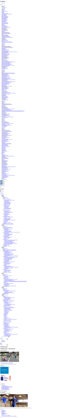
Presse (3, 321)
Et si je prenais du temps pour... (5, 155)
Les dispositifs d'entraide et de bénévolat (6, 78)
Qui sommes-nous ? (5, 301)
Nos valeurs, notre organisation (7, 303)
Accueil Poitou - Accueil (4, 7)
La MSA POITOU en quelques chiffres (6, 137)
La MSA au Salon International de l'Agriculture (7, 135)
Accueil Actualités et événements (5, 134)
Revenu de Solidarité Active (5, 30)
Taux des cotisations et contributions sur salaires (9, 257)
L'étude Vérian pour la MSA (7, 298)
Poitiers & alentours (4, 154)
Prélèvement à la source (4, 77)
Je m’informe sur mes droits (4, 11)
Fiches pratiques (3, 38)
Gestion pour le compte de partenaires (6, 146)
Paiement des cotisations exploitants (8, 234)
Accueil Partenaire (4, 102)
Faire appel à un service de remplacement (6, 64)
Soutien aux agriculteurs (4, 60)
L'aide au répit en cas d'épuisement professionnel (7, 62)
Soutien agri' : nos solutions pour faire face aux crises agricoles (8, 61)
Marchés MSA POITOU (4, 162)
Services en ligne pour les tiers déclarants (8, 283)
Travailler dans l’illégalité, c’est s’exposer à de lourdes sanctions (8, 79)
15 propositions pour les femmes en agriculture (6, 131)
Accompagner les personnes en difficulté (6, 33)
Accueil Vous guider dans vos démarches (6, 36)
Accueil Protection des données (5, 164)
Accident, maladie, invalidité (5, 17)
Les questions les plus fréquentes (5, 176)
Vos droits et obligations (4, 85)
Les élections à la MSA (6, 305)
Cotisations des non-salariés (5, 52)
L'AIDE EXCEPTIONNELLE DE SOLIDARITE (7, 42)
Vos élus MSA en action (4, 126)
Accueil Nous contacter (4, 99)
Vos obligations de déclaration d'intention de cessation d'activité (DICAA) (9, 51)
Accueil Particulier (4, 10)
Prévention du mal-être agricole (5, 145)
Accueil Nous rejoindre (4, 157)
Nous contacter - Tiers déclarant (7, 272)
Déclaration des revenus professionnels (6, 54)
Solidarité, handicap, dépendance (5, 32)
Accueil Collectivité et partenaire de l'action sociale (7, 104)
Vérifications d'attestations (7, 271)
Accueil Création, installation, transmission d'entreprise (7, 47)
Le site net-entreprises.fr (4, 114)
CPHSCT (3, 59)
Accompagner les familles (7, 205)
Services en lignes (3, 105)
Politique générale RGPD (7, 325)
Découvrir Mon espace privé (5, 169)
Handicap (3, 34)
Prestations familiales (4, 21)
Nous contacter (3, 98)
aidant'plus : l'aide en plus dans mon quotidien (6, 41)
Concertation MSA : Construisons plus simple (6, 143)
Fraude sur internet (4, 165)
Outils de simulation (4, 170)
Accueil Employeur (4, 71)
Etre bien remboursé (4, 14)
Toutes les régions (3, 411)
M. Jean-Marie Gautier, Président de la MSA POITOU (7, 123)
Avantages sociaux (4, 93)
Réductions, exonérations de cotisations (6, 83)
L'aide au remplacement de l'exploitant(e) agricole (9, 242)
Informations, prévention (4, 89)
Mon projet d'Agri (6, 230)
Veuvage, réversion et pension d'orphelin (6, 27)
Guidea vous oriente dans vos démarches (6, 46)
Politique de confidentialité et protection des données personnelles (8, 166)
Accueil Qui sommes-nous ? (5, 136)
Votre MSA (3, 340)
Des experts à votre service (4, 58)
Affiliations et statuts (4, 48)
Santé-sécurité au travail (4, 56)
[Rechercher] (8, 336)
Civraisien (5, 316)
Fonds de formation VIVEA (5, 117)
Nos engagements (3, 138)
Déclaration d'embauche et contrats (5, 75)
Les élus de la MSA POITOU (6, 290)
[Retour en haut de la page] (0, 417)
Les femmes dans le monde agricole (5, 130)
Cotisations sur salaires (4, 80)
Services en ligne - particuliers (5, 40)
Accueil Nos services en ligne (5, 168)
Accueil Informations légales (5, 161)
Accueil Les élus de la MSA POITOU (6, 122)
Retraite (3, 24)
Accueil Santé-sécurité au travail (5, 57)
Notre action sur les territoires (5, 140)
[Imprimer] (0, 343)
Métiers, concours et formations (7, 320)
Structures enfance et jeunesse (5, 22)
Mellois (2, 153)
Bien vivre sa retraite (6, 211)
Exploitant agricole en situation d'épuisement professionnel (10, 319)
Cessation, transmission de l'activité (5, 50)
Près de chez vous (4, 150)
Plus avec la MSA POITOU (5, 18)
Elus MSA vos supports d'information (6, 124)
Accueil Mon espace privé (4, 67)
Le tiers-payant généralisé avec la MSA (6, 109)
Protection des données (4, 163)
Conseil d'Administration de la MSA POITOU (9, 292)
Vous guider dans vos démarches (6, 219)
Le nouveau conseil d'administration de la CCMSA (7, 139)
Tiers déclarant (4, 282)
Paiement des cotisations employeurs (5, 82)
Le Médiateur (3, 414)
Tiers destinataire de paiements (6, 284)
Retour (3, 9)
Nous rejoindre (3, 156)
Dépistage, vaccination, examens (5, 16)
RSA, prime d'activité (4, 29)
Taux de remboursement (4, 15)
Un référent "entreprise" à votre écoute (6, 94)
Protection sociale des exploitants (5, 49)
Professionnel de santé (4, 107)
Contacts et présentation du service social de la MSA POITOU (8, 175)
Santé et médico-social (4, 147)
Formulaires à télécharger (4, 171)
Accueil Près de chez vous (4, 151)
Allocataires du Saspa (4, 28)
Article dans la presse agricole (5, 160)
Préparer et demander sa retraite (5, 26)
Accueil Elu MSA (3, 120)
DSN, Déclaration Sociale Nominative (6, 76)
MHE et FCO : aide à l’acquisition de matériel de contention (8, 65)
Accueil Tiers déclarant (4, 112)
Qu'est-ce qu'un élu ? (4, 121)
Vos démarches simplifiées (4, 144)
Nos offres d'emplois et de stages (5, 158)
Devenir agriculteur (6, 228)
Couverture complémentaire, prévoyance (6, 92)
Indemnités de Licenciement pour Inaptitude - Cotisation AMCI (8, 81)
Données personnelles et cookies (5, 167)
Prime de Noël (3, 31)
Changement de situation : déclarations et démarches (7, 37)
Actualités (3, 45)
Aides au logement (6, 207)
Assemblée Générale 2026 (4, 125)
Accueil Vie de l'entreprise (4, 91)
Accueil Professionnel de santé (5, 108)
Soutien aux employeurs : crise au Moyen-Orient (7, 86)
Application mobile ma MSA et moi (8, 330)
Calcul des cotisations (4, 53)
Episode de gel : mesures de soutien (5, 84)
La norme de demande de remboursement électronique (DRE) (10, 279)
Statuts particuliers (6, 220)
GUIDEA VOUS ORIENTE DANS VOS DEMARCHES (9, 249)
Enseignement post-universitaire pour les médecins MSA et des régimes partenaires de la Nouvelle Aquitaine (13, 110)
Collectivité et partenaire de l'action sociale (7, 275)
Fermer (3, 196)
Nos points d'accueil (4, 174)
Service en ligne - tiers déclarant (5, 97)
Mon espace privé (3, 95)
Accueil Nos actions (4, 142)
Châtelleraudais (3, 152)
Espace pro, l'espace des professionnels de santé (9, 280)
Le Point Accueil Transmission (7, 231)
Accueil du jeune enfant (4, 20)
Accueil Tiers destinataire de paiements (6, 115)
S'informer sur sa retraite (4, 25)
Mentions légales (3, 410)
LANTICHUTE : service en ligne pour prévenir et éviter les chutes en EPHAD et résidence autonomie (12, 111)
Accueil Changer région (4, 179)
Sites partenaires (3, 149)
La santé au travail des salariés (5, 13)
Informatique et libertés (6, 326)
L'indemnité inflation (6, 260)
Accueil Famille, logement (4, 19)
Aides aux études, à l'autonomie (7, 208)
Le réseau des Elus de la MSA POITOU (6, 133)
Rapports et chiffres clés (6, 302)
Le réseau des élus (6, 291)
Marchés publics (3, 412)
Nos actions (4, 306)
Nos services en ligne (5, 328)
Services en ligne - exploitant (5, 68)
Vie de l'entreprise (3, 90)
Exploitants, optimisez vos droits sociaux (6, 63)
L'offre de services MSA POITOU (5, 141)
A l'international (3, 148)
